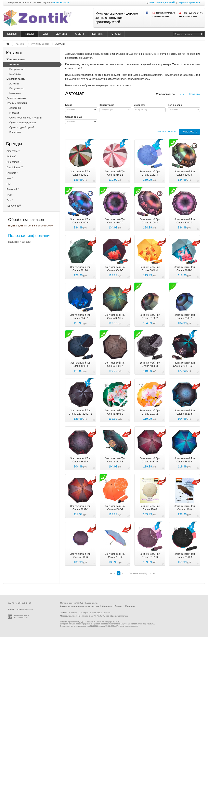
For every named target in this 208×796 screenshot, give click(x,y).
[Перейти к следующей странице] (150, 573)
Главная (12, 33)
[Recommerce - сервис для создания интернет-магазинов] (10, 618)
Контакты (97, 33)
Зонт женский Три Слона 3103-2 (150, 412)
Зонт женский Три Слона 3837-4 (184, 460)
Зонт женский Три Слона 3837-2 (115, 317)
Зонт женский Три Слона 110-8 (184, 508)
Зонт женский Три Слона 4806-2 (115, 508)
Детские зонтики (16, 98)
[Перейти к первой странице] (111, 573)
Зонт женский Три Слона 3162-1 (115, 173)
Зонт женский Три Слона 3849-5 (115, 269)
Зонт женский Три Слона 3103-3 (115, 412)
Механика (15, 74)
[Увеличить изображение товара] (93, 182)
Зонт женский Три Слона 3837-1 (80, 508)
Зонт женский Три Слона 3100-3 (184, 221)
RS (8, 183)
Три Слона (13, 205)
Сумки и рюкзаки (16, 103)
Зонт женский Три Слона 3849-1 (80, 317)
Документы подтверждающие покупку (79, 606)
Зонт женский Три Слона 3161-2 (184, 556)
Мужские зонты (15, 79)
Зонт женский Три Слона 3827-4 (80, 460)
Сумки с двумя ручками (22, 122)
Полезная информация (30, 235)
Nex (9, 178)
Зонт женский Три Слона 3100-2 (150, 317)
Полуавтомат (17, 69)
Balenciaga (13, 161)
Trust (9, 194)
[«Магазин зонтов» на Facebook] (147, 13)
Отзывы (116, 33)
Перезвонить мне (188, 16)
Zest (9, 200)
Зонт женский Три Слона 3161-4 (150, 173)
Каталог (29, 33)
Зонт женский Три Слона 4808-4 (115, 364)
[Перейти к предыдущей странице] (114, 573)
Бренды (14, 143)
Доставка (61, 33)
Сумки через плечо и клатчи (25, 117)
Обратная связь (161, 16)
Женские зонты (15, 59)
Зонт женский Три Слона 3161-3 (150, 556)
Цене (182, 94)
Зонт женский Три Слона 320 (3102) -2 (80, 412)
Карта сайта (91, 603)
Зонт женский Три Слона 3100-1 (184, 317)
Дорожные (15, 108)
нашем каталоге (60, 2)
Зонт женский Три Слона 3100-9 (184, 173)
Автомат (14, 64)
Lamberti (12, 172)
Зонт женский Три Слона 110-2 (115, 556)
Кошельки (15, 132)
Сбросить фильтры (166, 131)
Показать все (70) (138, 573)
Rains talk (12, 189)
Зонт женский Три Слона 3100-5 (115, 221)
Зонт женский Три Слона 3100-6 (80, 221)
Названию (194, 94)
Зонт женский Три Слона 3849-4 (150, 269)
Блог (45, 33)
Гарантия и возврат (19, 241)
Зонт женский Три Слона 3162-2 (80, 173)
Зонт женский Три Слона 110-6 (80, 556)
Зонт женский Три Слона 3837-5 (150, 460)
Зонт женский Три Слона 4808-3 (150, 364)
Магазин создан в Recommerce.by (21, 616)
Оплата (79, 33)
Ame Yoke (13, 151)
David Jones (14, 167)
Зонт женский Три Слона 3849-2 (184, 269)
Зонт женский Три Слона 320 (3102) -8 (184, 364)
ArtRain (11, 156)
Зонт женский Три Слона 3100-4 (150, 221)
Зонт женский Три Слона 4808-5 (80, 364)
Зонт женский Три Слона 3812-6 (80, 269)
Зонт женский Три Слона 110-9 (150, 508)
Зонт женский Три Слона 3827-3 (115, 460)
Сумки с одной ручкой (21, 127)
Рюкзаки (14, 112)
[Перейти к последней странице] (154, 573)
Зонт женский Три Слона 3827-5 (184, 412)
